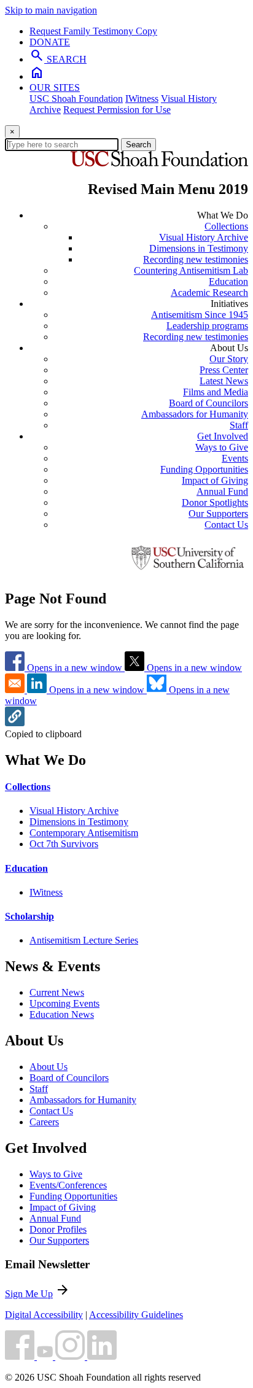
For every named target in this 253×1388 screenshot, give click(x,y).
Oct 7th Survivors (63, 844)
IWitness (141, 98)
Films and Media (215, 392)
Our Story (228, 359)
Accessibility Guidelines (136, 1314)
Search (138, 144)
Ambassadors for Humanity (194, 414)
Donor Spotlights (215, 502)
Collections (226, 226)
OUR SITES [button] (54, 87)
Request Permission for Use (117, 109)
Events (235, 458)
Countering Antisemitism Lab (191, 270)
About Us (48, 1066)
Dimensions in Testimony (198, 248)
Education (228, 281)
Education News (61, 1014)
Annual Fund (222, 491)
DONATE (49, 42)
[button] (15, 723)
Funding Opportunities (204, 469)
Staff (239, 425)
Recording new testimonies (195, 259)
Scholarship (29, 916)
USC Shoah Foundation (76, 98)
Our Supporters (218, 513)
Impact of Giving (215, 480)
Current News (56, 992)
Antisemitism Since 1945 (199, 314)
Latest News (224, 381)
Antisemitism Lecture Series (83, 940)
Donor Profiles (58, 1229)
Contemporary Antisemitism (83, 833)
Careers (44, 1122)
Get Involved (222, 436)
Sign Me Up (29, 1294)
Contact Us (226, 524)
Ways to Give (221, 447)
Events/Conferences (68, 1185)
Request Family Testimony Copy (93, 31)
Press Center (224, 370)
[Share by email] (16, 689)
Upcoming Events (64, 1003)
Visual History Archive (203, 237)
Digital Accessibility (44, 1314)
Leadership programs (207, 325)
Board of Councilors (208, 403)
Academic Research (209, 292)
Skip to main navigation (51, 10)
